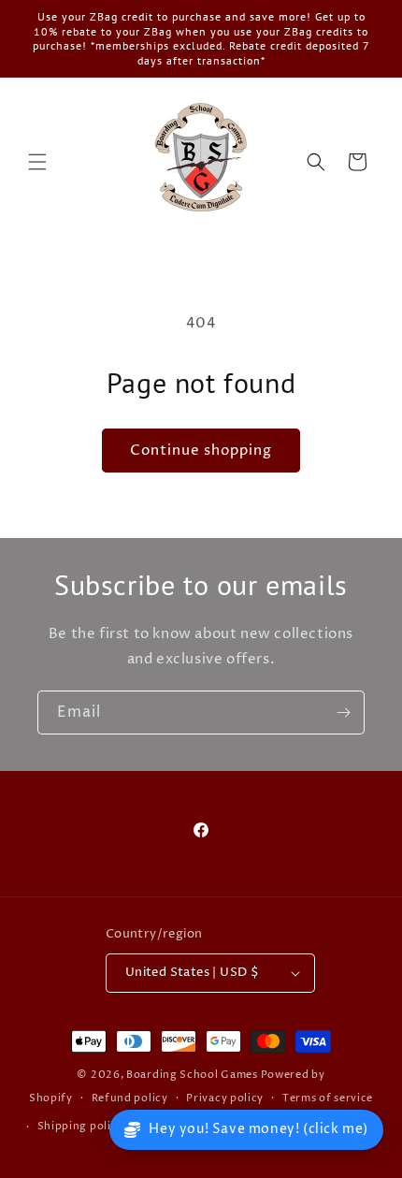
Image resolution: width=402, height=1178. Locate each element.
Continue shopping (201, 450)
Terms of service (327, 1098)
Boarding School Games (192, 1075)
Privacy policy (225, 1098)
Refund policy (130, 1098)
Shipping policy (80, 1126)
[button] (37, 161)
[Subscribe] (343, 712)
